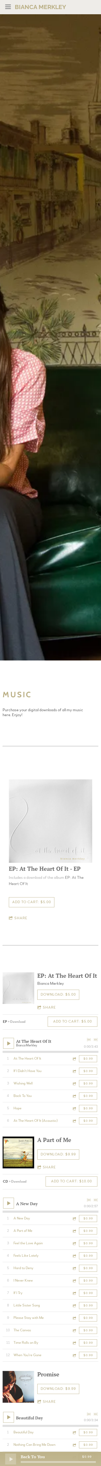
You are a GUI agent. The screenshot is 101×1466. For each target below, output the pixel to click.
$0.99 (88, 1058)
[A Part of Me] (18, 1152)
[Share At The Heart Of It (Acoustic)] (74, 1121)
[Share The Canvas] (74, 1330)
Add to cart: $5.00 (31, 902)
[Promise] (18, 1387)
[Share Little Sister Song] (74, 1305)
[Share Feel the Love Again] (74, 1243)
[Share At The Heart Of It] (74, 1058)
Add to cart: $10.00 (71, 1181)
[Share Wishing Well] (74, 1083)
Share (20, 918)
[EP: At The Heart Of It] (18, 988)
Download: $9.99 (58, 1154)
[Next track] (95, 1039)
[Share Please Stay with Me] (74, 1318)
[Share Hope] (74, 1108)
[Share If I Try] (74, 1293)
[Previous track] (88, 1039)
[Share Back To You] (74, 1096)
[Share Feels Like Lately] (74, 1256)
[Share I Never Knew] (74, 1280)
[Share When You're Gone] (74, 1355)
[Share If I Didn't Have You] (74, 1071)
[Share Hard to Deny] (74, 1268)
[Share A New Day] (74, 1218)
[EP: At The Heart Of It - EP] (50, 821)
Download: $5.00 (58, 994)
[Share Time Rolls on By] (74, 1343)
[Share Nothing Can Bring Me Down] (74, 1445)
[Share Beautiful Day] (74, 1432)
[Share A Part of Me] (74, 1231)
